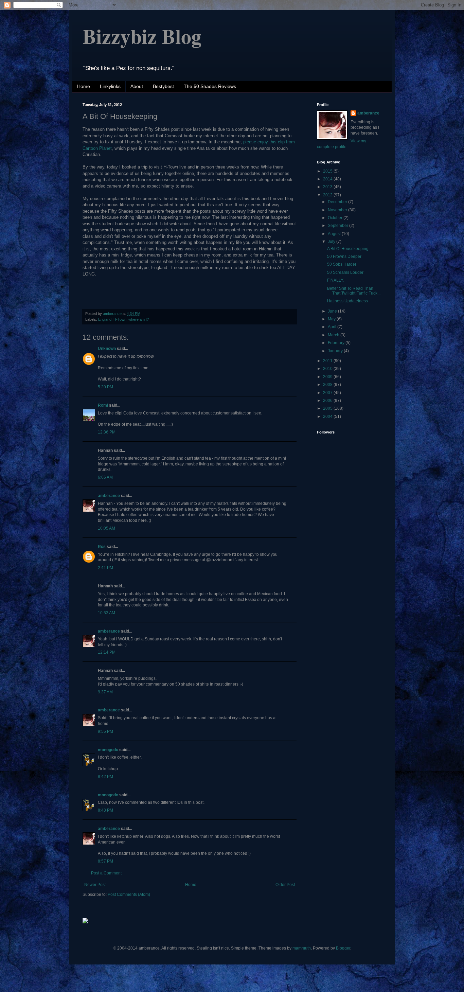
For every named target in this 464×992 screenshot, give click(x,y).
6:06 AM (105, 477)
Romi (103, 405)
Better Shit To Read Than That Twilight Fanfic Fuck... (353, 291)
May (332, 319)
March (334, 335)
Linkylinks (110, 86)
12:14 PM (106, 652)
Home (83, 86)
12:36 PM (106, 432)
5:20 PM (105, 387)
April (332, 326)
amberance (109, 495)
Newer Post (95, 884)
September (338, 225)
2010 (328, 368)
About (136, 86)
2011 (328, 360)
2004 (328, 416)
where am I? (138, 319)
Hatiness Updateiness (347, 301)
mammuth (301, 948)
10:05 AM (106, 528)
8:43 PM (105, 810)
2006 (328, 400)
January (336, 351)
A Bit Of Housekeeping (348, 248)
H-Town (119, 319)
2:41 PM (105, 567)
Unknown (107, 348)
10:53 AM (106, 612)
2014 (328, 179)
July (332, 241)
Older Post (285, 884)
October (335, 217)
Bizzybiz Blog (142, 36)
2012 (328, 195)
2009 (328, 376)
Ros (102, 546)
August (335, 233)
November (338, 210)
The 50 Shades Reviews (210, 86)
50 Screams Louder (345, 272)
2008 (328, 384)
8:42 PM (105, 776)
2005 (328, 408)
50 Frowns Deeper (344, 256)
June (333, 311)
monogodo (108, 749)
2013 (328, 186)
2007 (328, 392)
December (338, 201)
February (336, 342)
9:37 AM (105, 692)
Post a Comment (106, 873)
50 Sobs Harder (341, 264)
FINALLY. (335, 280)
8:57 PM (105, 861)
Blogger (343, 948)
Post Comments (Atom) (129, 894)
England (104, 319)
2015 (328, 171)
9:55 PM (105, 731)
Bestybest (163, 86)
